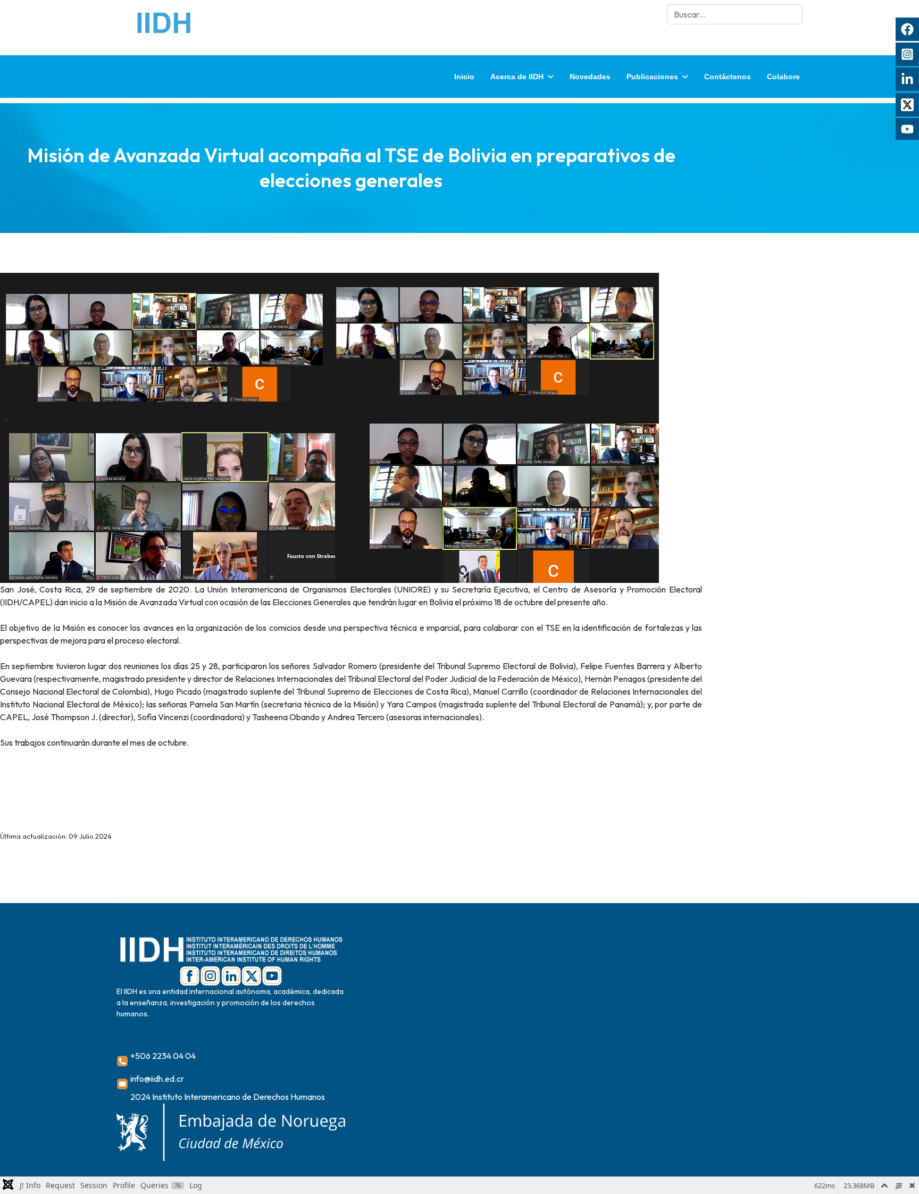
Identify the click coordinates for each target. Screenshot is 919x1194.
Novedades (590, 76)
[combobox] (735, 14)
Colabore (783, 76)
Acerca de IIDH (517, 76)
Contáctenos (727, 76)
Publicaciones (652, 76)
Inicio (464, 76)
